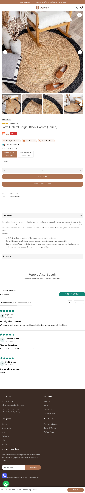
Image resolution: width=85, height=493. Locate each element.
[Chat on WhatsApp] (6, 484)
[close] (82, 2)
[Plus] (81, 170)
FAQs (46, 405)
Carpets (4, 424)
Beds (3, 432)
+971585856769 (7, 402)
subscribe (33, 467)
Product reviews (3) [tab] (8, 303)
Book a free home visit (42, 184)
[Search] (77, 7)
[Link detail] (3, 411)
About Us (47, 401)
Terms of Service (50, 428)
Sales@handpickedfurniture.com (13, 405)
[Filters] (69, 303)
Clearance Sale (49, 413)
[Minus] (4, 170)
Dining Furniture (7, 428)
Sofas (3, 440)
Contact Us (48, 409)
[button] (80, 52)
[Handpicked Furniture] (43, 8)
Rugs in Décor (15, 196)
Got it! (75, 490)
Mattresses (5, 436)
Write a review (72, 294)
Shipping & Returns (51, 424)
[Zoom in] (79, 15)
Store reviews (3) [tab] (25, 303)
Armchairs (5, 444)
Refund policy (49, 432)
